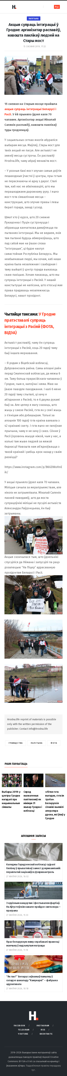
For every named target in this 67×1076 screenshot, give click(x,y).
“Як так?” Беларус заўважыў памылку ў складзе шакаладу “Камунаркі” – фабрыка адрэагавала (32, 980)
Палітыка (34, 18)
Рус (57, 6)
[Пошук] (46, 6)
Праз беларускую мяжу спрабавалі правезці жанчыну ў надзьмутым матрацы (32, 943)
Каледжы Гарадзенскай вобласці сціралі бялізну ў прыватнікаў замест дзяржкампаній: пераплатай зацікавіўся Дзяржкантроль (33, 868)
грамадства (16, 743)
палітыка (36, 743)
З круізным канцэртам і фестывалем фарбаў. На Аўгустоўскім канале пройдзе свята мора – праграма (33, 907)
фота (54, 743)
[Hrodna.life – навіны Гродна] (14, 7)
